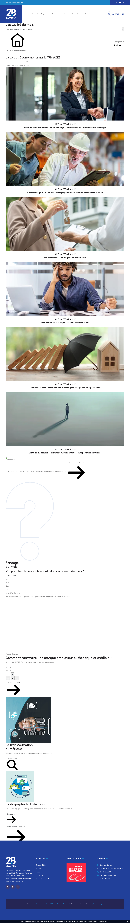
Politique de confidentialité (60, 904)
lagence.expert (99, 904)
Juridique (39, 875)
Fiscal (38, 872)
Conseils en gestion (43, 879)
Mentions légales (42, 904)
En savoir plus (102, 921)
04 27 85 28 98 (105, 872)
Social (38, 868)
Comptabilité (41, 865)
